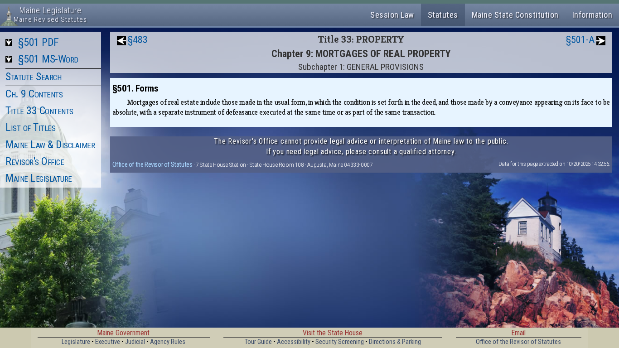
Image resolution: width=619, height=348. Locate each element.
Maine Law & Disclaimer (50, 144)
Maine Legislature (38, 178)
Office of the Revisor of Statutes (152, 164)
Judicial (135, 342)
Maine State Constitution (515, 14)
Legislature (76, 342)
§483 (138, 39)
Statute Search (33, 76)
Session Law (392, 14)
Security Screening (339, 342)
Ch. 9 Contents (34, 93)
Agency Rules (167, 342)
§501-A (580, 39)
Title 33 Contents (39, 110)
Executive (107, 342)
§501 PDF (38, 42)
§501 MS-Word (48, 59)
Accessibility (293, 342)
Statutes (443, 14)
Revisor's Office (34, 161)
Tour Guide (258, 342)
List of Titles (30, 127)
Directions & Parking (395, 342)
